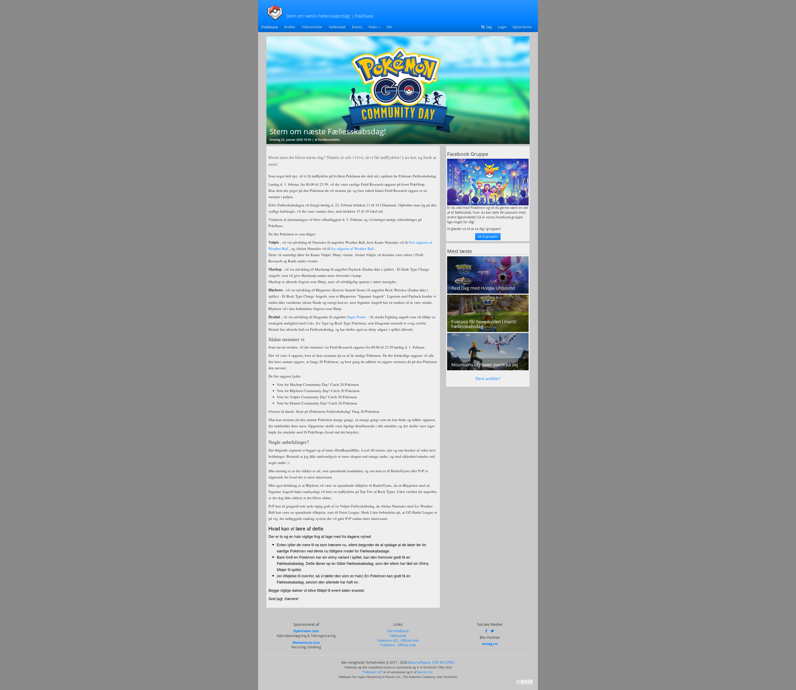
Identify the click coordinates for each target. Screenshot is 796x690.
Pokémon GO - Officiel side (398, 640)
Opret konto (522, 27)
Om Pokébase (398, 631)
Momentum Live (306, 642)
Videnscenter (312, 27)
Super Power (356, 316)
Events (357, 27)
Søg (488, 27)
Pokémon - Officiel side (398, 645)
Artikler (290, 27)
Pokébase (269, 26)
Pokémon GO (372, 672)
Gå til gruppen (488, 236)
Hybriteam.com (306, 631)
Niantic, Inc (425, 672)
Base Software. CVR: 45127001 (431, 662)
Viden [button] (373, 27)
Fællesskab (337, 27)
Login (502, 27)
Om (389, 27)
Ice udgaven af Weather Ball (352, 248)
